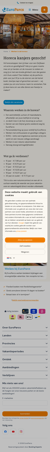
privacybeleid (21, 231)
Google (21, 223)
